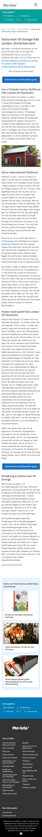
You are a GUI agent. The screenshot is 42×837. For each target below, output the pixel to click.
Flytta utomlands (23, 29)
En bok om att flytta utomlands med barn (19, 616)
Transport (26, 784)
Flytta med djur (8, 755)
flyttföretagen (8, 241)
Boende (25, 743)
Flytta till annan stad (30, 755)
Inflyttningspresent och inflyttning (9, 776)
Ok (21, 833)
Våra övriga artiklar (9, 794)
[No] (39, 828)
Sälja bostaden (8, 790)
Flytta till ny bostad (9, 758)
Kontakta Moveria (9, 816)
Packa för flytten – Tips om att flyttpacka (11, 781)
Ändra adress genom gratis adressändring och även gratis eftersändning (18, 681)
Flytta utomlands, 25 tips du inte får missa (19, 648)
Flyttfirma (26, 761)
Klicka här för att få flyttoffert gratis (21, 79)
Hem (3, 29)
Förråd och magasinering (7, 770)
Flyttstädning (27, 764)
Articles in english (29, 787)
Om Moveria (7, 812)
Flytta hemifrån (8, 748)
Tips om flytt (11, 29)
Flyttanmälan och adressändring (9, 762)
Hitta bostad (27, 767)
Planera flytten (27, 776)
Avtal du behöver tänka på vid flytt (9, 744)
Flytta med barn (28, 751)
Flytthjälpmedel (8, 766)
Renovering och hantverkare (8, 786)
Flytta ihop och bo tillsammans (29, 747)
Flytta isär (6, 751)
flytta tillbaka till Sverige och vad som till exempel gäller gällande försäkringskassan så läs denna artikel (20, 63)
